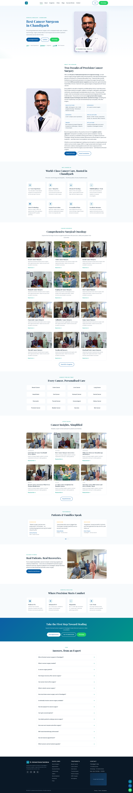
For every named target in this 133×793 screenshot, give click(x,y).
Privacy (96, 790)
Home (41, 3)
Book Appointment (33, 39)
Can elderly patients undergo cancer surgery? (50, 719)
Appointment (55, 766)
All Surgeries (74, 778)
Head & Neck (35, 394)
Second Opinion (56, 776)
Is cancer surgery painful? (45, 669)
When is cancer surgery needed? (47, 663)
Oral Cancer (56, 394)
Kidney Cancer (97, 401)
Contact (78, 3)
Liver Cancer (76, 387)
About (46, 3)
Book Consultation (84, 153)
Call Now (45, 39)
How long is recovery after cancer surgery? (49, 676)
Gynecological (77, 401)
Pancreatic (36, 401)
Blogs (63, 3)
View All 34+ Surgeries (66, 364)
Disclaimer (104, 790)
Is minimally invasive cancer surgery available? (50, 700)
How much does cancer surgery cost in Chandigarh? (52, 694)
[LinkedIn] (37, 772)
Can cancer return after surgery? (47, 682)
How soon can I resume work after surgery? (49, 725)
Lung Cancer (97, 387)
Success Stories (70, 3)
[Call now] (130, 786)
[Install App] (130, 781)
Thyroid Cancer (56, 401)
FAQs (53, 780)
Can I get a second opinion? (45, 713)
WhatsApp (103, 3)
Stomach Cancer (76, 394)
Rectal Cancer (97, 394)
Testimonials (55, 771)
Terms (99, 790)
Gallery (53, 773)
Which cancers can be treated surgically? (49, 744)
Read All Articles (66, 499)
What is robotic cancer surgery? (46, 688)
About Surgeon (55, 764)
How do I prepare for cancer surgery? (48, 707)
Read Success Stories (34, 571)
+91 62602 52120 (94, 766)
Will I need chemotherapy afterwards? (48, 731)
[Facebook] (27, 772)
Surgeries (51, 3)
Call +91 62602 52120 (68, 634)
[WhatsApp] (130, 790)
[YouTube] (34, 772)
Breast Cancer (36, 387)
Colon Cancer (56, 387)
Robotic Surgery (75, 773)
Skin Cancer (97, 408)
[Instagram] (31, 772)
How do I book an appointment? (46, 738)
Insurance (54, 778)
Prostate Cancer (35, 408)
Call (95, 3)
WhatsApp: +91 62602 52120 (97, 769)
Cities (58, 3)
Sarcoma (76, 408)
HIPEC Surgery (74, 776)
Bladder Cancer (56, 408)
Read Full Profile (70, 153)
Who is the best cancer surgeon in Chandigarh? (51, 657)
